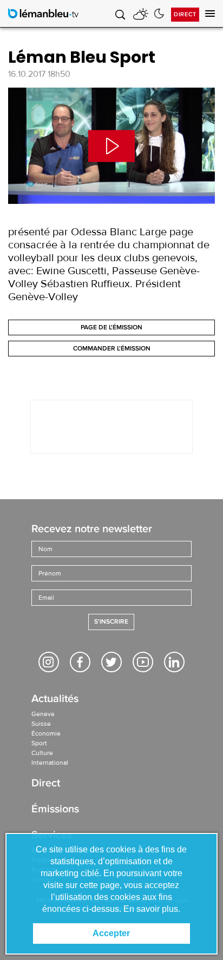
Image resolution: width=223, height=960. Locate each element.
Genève (43, 714)
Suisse (41, 723)
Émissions (55, 810)
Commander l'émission (111, 349)
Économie (46, 733)
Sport (39, 743)
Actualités (54, 699)
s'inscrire (111, 622)
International (49, 762)
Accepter (111, 933)
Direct (185, 14)
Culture (42, 753)
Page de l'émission (111, 327)
